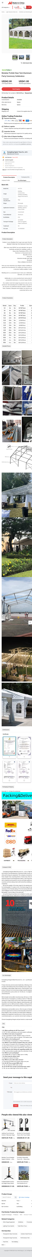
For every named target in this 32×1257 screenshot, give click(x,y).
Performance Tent (25, 1238)
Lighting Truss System (8, 1226)
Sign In (4, 169)
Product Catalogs (24, 1197)
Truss (18, 1200)
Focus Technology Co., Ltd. (21, 1250)
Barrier (3, 1203)
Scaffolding (19, 1206)
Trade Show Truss (22, 1226)
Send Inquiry (16, 89)
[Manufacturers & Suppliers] (16, 2)
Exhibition (20, 1222)
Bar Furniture (5, 1206)
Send (15, 1105)
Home (3, 12)
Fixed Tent (5, 1241)
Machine (4, 1200)
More (3, 1245)
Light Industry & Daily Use (11, 12)
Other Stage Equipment (9, 1222)
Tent (18, 1203)
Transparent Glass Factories (10, 1234)
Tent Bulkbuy (15, 1241)
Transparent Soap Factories (10, 1238)
